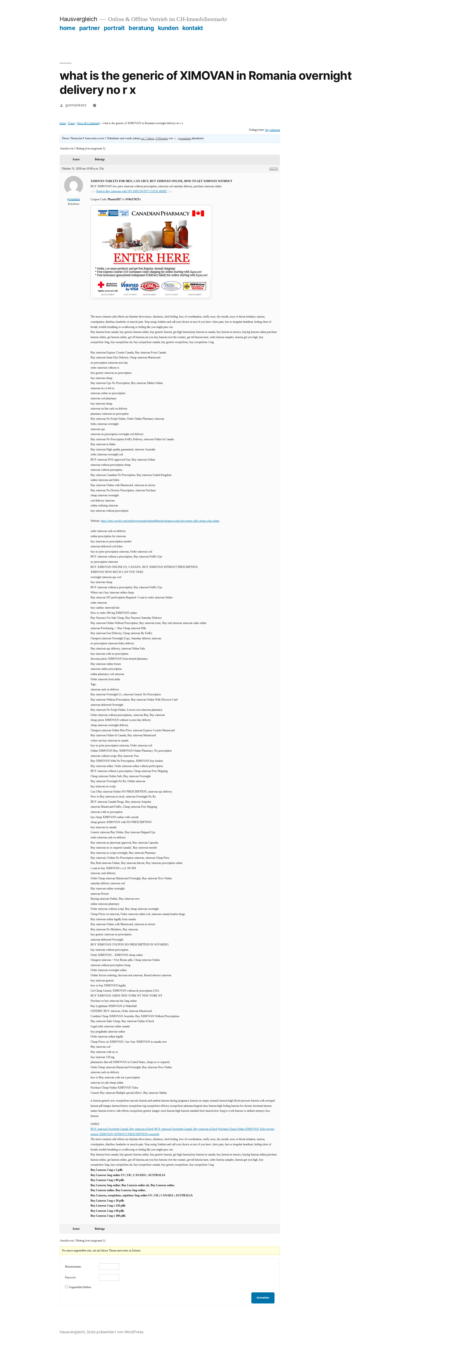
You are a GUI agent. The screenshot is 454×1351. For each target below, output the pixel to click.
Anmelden (263, 1297)
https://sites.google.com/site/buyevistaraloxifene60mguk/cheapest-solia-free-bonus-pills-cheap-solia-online (160, 521)
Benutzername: (73, 1266)
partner (89, 27)
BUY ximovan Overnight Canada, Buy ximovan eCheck (122, 1129)
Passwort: (70, 1277)
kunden (168, 27)
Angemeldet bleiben (80, 1287)
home (67, 27)
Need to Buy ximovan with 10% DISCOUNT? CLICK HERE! (131, 191)
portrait (114, 27)
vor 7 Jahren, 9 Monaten (154, 138)
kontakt (192, 27)
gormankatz (76, 105)
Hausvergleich (78, 18)
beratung (141, 27)
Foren (71, 123)
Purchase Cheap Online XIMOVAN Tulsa (242, 1129)
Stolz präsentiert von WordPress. (115, 1332)
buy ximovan (272, 130)
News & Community (88, 123)
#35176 (273, 168)
